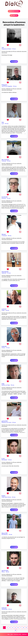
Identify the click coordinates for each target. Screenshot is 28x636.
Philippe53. (4, 85)
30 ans (10, 534)
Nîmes (3, 571)
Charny (3, 347)
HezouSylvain (5, 271)
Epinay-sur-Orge (6, 385)
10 (15, 630)
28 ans (10, 459)
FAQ (9, 634)
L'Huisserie (4, 235)
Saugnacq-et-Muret (6, 49)
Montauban (4, 459)
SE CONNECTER (14, 15)
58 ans (15, 86)
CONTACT (24, 634)
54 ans (8, 161)
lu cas (3, 458)
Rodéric (3, 495)
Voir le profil (14, 61)
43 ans (8, 347)
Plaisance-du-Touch (6, 422)
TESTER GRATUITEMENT (14, 11)
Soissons (4, 198)
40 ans (13, 497)
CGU (11, 634)
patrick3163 (5, 421)
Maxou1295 (4, 533)
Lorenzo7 (4, 309)
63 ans (10, 609)
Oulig (3, 383)
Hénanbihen (4, 609)
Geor (3, 122)
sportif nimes (5, 570)
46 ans (9, 235)
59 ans (14, 49)
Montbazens (5, 534)
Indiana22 (4, 608)
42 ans (8, 198)
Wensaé (4, 234)
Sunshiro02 (4, 197)
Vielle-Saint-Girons (6, 497)
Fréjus (3, 310)
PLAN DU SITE (17, 634)
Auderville (4, 346)
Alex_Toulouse (5, 159)
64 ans (6, 123)
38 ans (7, 571)
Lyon (3, 123)
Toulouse (4, 161)
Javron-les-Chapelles (7, 86)
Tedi (3, 47)
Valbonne (4, 273)
